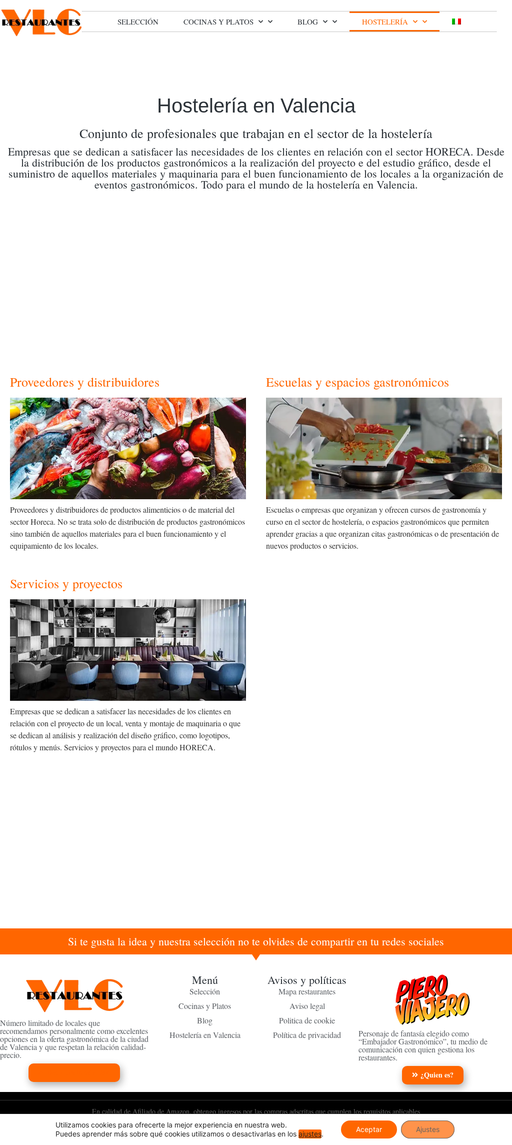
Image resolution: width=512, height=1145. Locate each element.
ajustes (310, 1133)
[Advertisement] (256, 275)
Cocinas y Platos (219, 22)
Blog (308, 22)
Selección (138, 22)
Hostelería (385, 22)
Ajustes (428, 1129)
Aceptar (369, 1129)
